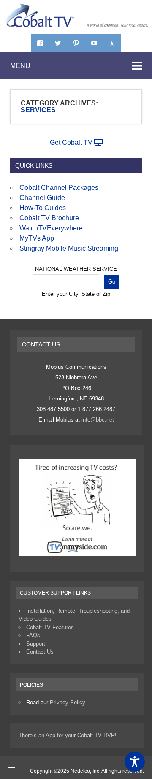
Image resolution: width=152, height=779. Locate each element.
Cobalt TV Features (50, 627)
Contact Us (40, 652)
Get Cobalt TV (72, 142)
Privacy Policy (67, 702)
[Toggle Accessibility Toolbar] (135, 762)
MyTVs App (36, 238)
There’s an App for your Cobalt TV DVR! (68, 735)
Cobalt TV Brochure (49, 218)
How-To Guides (42, 207)
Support (35, 644)
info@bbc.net (97, 420)
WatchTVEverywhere (51, 228)
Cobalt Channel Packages (58, 187)
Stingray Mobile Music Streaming (68, 248)
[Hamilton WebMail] (112, 43)
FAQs (33, 635)
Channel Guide (42, 197)
